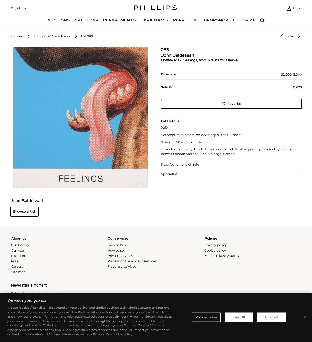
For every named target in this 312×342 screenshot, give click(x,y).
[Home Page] (155, 8)
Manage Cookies (206, 317)
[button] (79, 117)
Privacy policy (215, 245)
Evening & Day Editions (52, 36)
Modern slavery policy (221, 256)
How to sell (116, 250)
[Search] (262, 21)
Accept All (271, 317)
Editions (17, 36)
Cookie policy (215, 250)
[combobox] (19, 8)
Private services (120, 256)
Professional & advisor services (132, 261)
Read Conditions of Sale (180, 164)
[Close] (305, 317)
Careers (17, 266)
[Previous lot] (281, 36)
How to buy (117, 245)
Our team (18, 250)
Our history (20, 245)
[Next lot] (299, 36)
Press (15, 261)
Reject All (239, 317)
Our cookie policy (119, 334)
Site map (18, 272)
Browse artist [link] (24, 211)
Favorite (234, 104)
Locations (18, 256)
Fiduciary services (122, 266)
